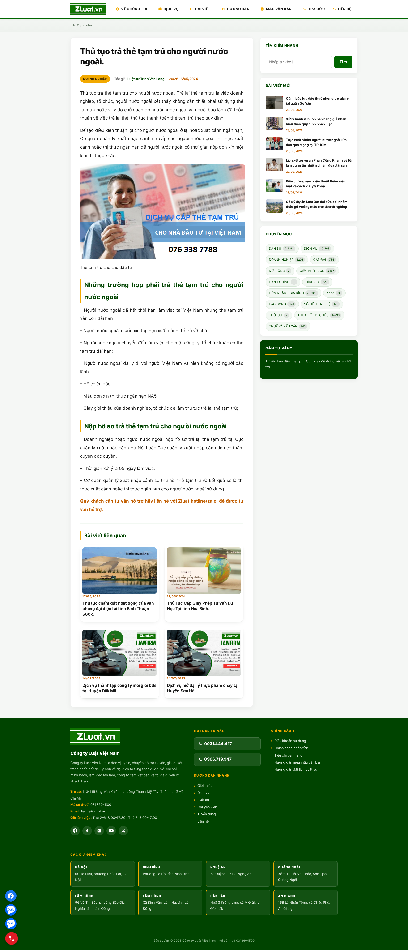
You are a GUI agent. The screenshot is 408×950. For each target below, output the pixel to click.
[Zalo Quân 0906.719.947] (11, 923)
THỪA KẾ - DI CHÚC (319, 315)
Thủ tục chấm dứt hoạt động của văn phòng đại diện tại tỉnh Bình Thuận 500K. (118, 609)
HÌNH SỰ (316, 282)
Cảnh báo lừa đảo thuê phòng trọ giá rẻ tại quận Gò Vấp (317, 100)
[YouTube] (111, 830)
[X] (123, 830)
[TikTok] (87, 830)
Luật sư (203, 800)
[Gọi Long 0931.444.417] (11, 938)
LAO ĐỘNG (281, 304)
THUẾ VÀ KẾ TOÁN (287, 326)
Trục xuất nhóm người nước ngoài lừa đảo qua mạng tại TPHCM (316, 142)
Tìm (343, 62)
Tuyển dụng (206, 814)
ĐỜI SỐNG (279, 271)
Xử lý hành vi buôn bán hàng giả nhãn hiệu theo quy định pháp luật (316, 121)
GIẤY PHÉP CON (317, 271)
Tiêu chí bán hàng (288, 755)
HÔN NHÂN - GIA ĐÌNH (292, 293)
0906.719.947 (218, 759)
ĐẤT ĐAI (323, 260)
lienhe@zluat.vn (93, 811)
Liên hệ (203, 821)
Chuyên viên (207, 807)
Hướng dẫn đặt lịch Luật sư (295, 769)
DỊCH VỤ (316, 249)
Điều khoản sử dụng (290, 741)
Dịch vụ (203, 793)
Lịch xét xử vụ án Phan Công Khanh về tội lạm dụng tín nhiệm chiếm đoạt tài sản (319, 163)
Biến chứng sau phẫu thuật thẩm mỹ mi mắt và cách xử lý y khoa (317, 183)
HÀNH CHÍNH (282, 282)
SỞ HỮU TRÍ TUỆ (321, 304)
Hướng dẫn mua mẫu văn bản (297, 762)
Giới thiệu (204, 785)
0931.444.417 (218, 743)
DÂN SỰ (281, 249)
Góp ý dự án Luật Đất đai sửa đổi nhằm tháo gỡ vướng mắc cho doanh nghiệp (317, 204)
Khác (334, 293)
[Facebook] (75, 830)
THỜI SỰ (278, 315)
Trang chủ (84, 25)
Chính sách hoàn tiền (291, 748)
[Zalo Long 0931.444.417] (11, 910)
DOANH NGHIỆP (95, 79)
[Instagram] (99, 830)
